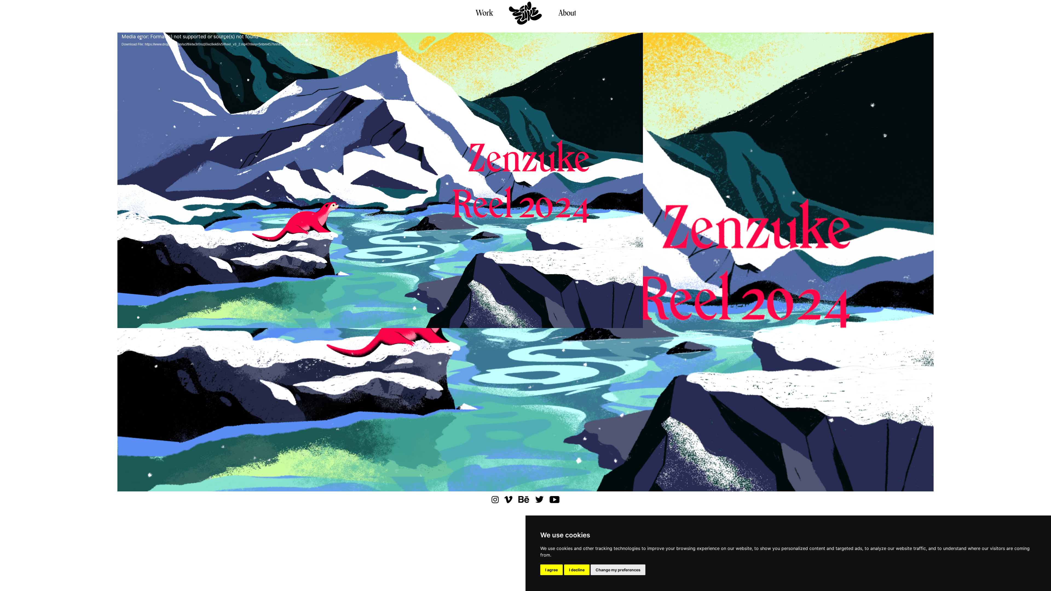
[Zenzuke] (525, 14)
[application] (525, 262)
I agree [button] (551, 569)
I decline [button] (577, 569)
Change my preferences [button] (618, 569)
